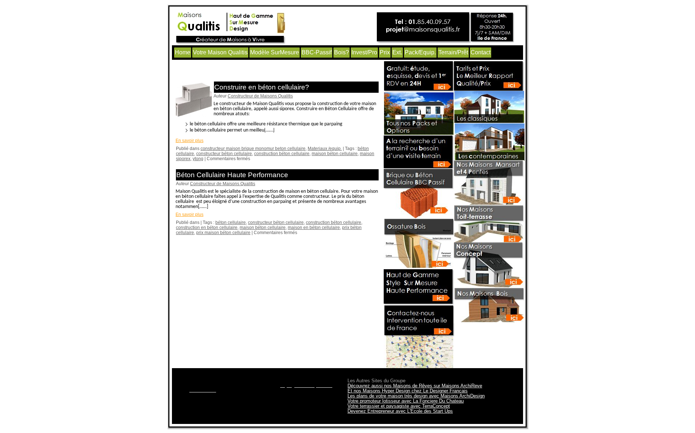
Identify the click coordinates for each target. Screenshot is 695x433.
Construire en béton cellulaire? (261, 87)
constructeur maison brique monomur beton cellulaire (253, 148)
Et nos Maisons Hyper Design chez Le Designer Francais (408, 391)
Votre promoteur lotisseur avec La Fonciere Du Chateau (406, 401)
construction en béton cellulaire (206, 227)
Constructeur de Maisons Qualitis (260, 96)
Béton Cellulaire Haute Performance (232, 175)
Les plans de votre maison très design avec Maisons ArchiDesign (416, 396)
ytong (198, 158)
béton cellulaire (230, 222)
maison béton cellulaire (335, 153)
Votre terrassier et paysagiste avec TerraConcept (399, 406)
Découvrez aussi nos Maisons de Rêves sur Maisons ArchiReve (415, 385)
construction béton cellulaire (281, 153)
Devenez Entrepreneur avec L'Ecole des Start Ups (400, 411)
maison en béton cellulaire (314, 227)
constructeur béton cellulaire (224, 153)
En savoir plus (189, 140)
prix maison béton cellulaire (223, 232)
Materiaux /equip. (325, 148)
